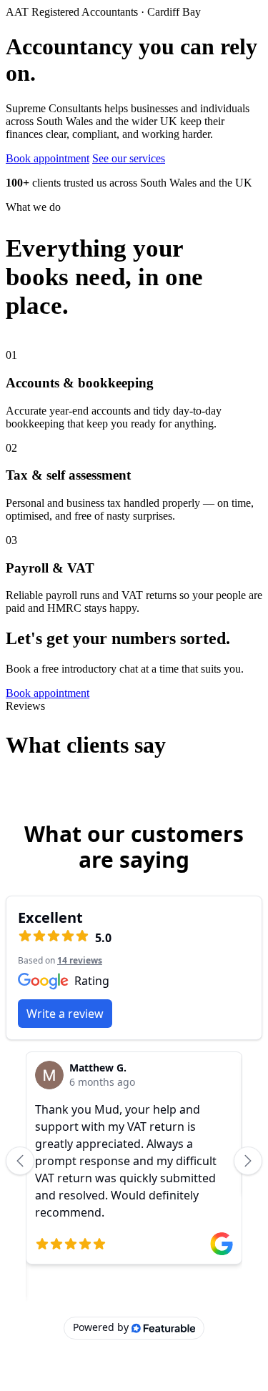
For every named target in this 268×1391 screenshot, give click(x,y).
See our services (128, 158)
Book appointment (47, 158)
